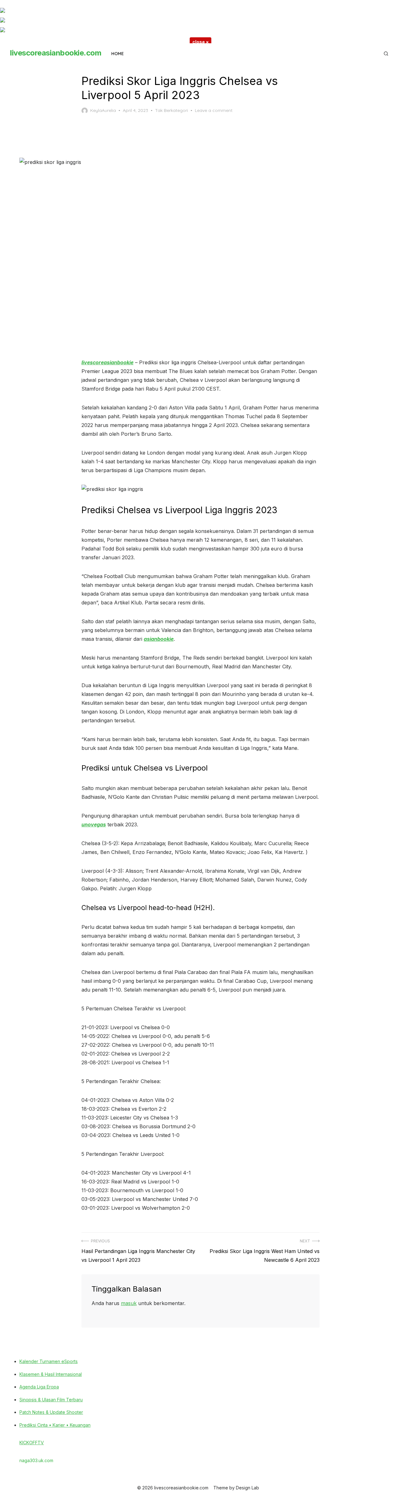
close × (200, 42)
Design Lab (247, 1487)
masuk (129, 1303)
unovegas (93, 824)
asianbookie (159, 639)
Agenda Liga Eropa (39, 1386)
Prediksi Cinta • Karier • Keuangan (55, 1425)
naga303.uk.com (36, 1460)
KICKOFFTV (31, 1442)
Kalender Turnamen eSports (48, 1361)
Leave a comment (213, 110)
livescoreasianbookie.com (55, 52)
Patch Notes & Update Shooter (51, 1412)
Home (117, 53)
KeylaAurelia (103, 110)
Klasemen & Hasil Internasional (50, 1374)
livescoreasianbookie (107, 362)
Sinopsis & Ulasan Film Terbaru (51, 1399)
